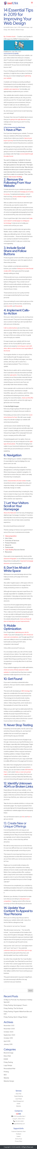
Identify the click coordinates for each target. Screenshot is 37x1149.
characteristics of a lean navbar (17, 481)
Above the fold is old (10, 513)
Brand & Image (25, 27)
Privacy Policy (18, 1141)
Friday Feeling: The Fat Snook (13, 1008)
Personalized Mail (9, 1068)
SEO (9, 29)
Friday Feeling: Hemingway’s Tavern (15, 1005)
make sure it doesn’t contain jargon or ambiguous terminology (18, 220)
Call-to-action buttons (10, 328)
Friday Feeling (8, 1062)
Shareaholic (18, 306)
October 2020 (8, 1032)
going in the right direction (18, 119)
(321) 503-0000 (19, 1121)
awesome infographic (10, 558)
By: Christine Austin (10, 36)
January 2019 (8, 1044)
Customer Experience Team (18, 1131)
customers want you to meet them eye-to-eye (18, 950)
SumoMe (9, 306)
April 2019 (7, 1041)
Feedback (18, 1134)
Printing (6, 1072)
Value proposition (11, 536)
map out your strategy (15, 177)
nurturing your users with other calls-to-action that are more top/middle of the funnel (18, 348)
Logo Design (8, 1065)
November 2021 (9, 1025)
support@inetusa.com (19, 1123)
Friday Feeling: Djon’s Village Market (15, 1017)
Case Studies (9, 550)
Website (13, 29)
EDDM (6, 1059)
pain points (13, 375)
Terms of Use (18, 1139)
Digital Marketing (18, 1096)
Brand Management (18, 1101)
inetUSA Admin (9, 27)
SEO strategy (26, 691)
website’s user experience (11, 89)
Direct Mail (7, 1056)
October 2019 (8, 1038)
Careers (18, 1136)
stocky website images (19, 196)
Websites (18, 1106)
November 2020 (9, 1029)
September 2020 (9, 1035)
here (23, 817)
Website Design (20, 29)
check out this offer (27, 398)
